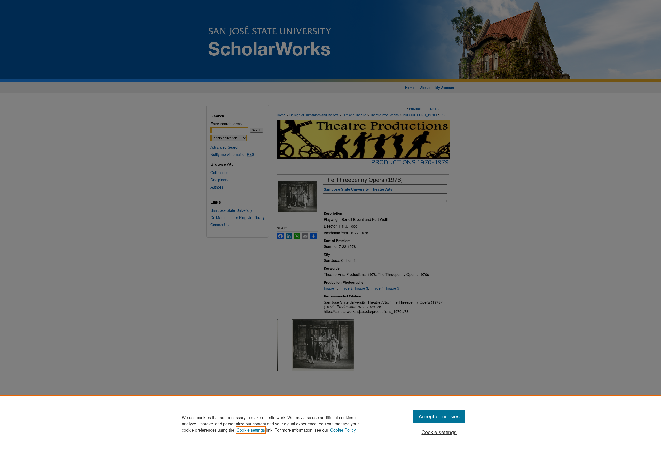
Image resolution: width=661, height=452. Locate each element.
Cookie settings (251, 430)
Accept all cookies (439, 416)
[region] (330, 423)
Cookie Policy (343, 430)
